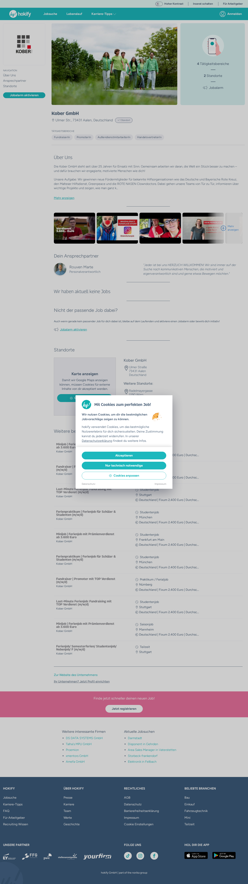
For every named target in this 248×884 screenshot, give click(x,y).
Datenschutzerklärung (97, 441)
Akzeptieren (124, 455)
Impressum (160, 484)
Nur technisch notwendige (124, 465)
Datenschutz (88, 484)
